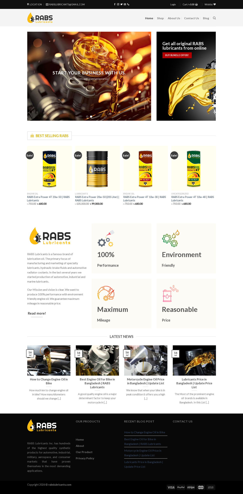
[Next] (144, 76)
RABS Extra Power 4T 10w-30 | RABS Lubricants (144, 198)
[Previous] (34, 76)
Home (149, 18)
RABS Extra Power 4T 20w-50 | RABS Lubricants (48, 198)
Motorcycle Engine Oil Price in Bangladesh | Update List (142, 453)
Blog (206, 18)
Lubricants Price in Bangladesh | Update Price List (143, 464)
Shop (160, 18)
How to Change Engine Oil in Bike (144, 432)
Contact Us (191, 18)
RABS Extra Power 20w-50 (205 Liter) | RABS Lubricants (97, 198)
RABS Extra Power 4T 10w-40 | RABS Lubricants (192, 198)
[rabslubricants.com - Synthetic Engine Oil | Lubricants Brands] (40, 17)
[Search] (214, 18)
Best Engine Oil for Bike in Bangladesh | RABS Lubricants (142, 441)
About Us (174, 18)
